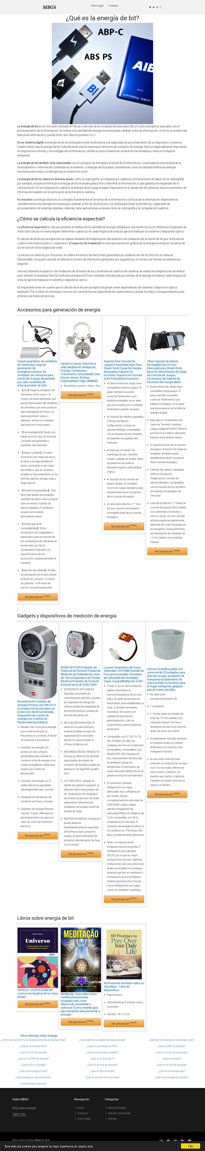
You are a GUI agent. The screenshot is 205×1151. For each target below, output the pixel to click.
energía (111, 1118)
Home (80, 1107)
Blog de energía (116, 1107)
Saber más (19, 1114)
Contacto (113, 5)
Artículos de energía (118, 1113)
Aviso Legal (97, 5)
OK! (190, 1146)
